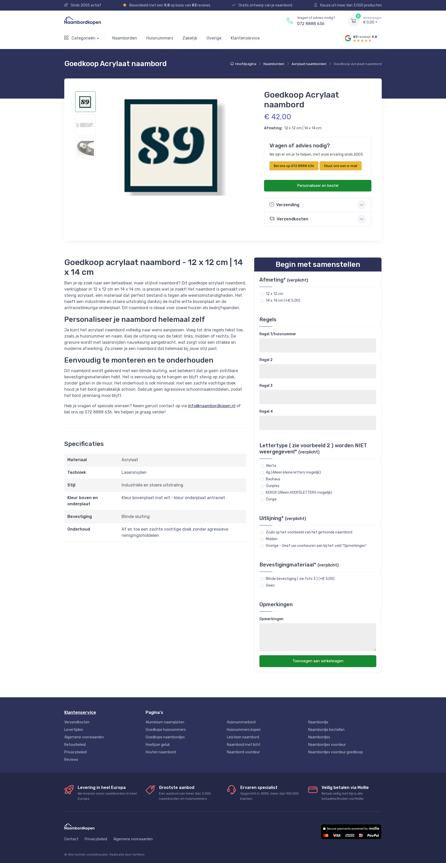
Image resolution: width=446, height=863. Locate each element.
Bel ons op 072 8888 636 (294, 166)
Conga (271, 499)
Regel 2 (266, 360)
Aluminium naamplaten (165, 722)
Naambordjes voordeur (327, 744)
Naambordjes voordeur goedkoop (335, 752)
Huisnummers (159, 38)
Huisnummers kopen (244, 730)
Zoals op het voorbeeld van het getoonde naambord (309, 532)
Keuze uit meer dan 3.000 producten (351, 5)
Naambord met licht (243, 744)
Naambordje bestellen (326, 730)
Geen (270, 585)
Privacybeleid (75, 752)
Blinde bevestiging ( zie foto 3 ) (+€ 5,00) (300, 579)
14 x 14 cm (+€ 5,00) (283, 300)
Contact (71, 839)
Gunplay (273, 486)
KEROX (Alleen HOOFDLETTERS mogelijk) (299, 492)
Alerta (271, 466)
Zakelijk (189, 38)
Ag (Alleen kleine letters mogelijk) (293, 472)
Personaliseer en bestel (317, 185)
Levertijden (73, 730)
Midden (271, 539)
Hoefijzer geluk (158, 744)
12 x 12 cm (274, 294)
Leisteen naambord (243, 737)
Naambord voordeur (243, 752)
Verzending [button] (287, 204)
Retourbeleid (75, 744)
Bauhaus (273, 479)
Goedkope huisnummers (166, 730)
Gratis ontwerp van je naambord (265, 5)
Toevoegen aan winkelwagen (318, 661)
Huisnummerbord (241, 722)
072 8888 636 (310, 23)
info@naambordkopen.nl (211, 405)
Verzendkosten (77, 722)
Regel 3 (266, 385)
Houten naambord (161, 752)
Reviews (71, 759)
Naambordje (318, 722)
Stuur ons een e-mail (340, 166)
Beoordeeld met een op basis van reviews (169, 5)
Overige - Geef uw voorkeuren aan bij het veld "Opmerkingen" (316, 546)
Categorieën (82, 38)
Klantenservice (245, 38)
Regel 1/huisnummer (277, 334)
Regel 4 (266, 411)
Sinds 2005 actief (85, 5)
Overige (213, 38)
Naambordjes (319, 737)
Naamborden (124, 38)
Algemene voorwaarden (84, 737)
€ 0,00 (372, 20)
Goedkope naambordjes (165, 737)
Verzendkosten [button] (292, 219)
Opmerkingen (271, 619)
